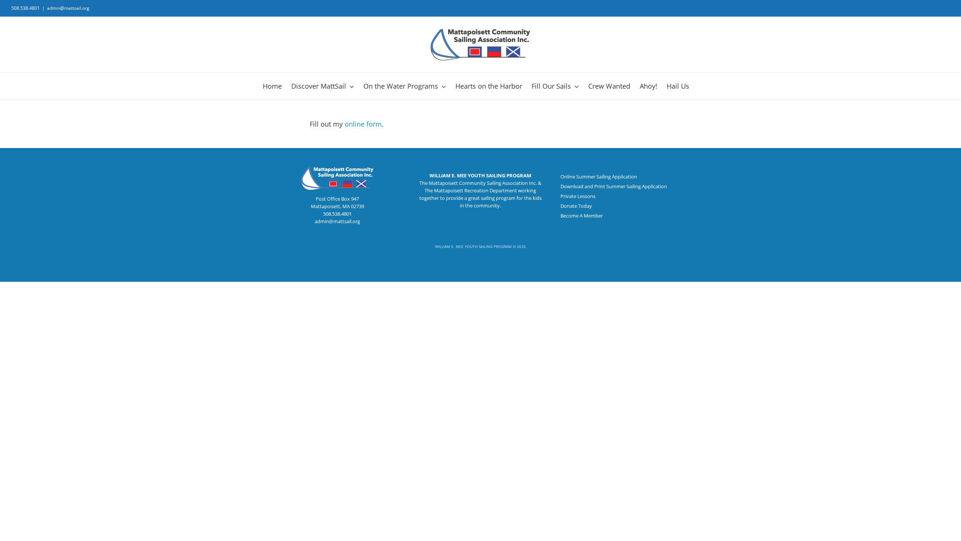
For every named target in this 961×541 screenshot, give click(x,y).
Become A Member (581, 215)
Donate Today (576, 205)
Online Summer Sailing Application (598, 176)
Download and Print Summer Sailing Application (613, 186)
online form (363, 123)
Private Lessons (577, 196)
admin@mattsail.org (68, 8)
